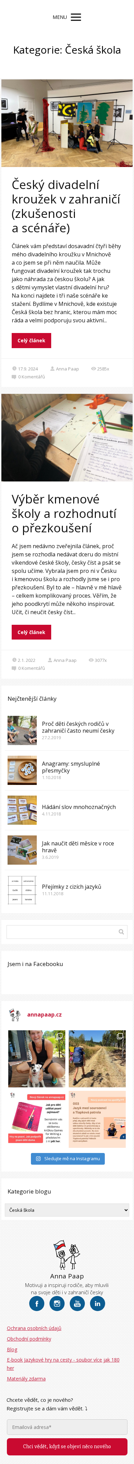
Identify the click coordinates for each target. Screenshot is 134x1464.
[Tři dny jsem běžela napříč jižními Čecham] (36, 1058)
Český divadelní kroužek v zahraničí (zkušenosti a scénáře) (66, 206)
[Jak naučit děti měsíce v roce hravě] (22, 850)
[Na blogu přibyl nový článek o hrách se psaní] (36, 1119)
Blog (12, 1349)
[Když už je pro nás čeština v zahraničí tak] (97, 1119)
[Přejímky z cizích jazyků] (22, 890)
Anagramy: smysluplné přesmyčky (71, 767)
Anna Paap (67, 369)
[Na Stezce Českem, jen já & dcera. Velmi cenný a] (97, 1058)
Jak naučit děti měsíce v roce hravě (78, 847)
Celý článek (31, 340)
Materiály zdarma (26, 1378)
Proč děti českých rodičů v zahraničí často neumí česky (78, 727)
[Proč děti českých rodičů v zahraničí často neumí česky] (22, 730)
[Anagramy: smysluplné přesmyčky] (22, 770)
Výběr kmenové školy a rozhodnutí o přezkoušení (64, 513)
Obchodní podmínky (29, 1338)
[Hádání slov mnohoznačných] (22, 810)
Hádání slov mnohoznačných (79, 807)
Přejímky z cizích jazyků (71, 886)
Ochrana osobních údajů (34, 1328)
